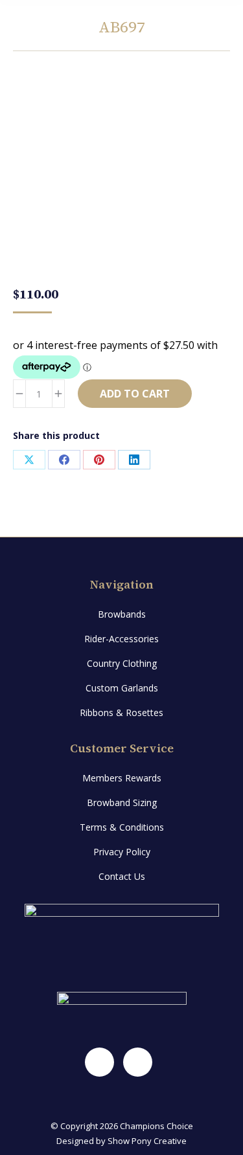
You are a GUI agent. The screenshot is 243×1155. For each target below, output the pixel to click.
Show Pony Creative (147, 1141)
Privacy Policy (121, 852)
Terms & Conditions (122, 827)
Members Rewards (121, 778)
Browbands (122, 614)
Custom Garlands (122, 688)
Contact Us (121, 876)
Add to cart (135, 394)
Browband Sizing (122, 802)
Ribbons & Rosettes (121, 712)
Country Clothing (122, 663)
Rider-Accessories (121, 639)
